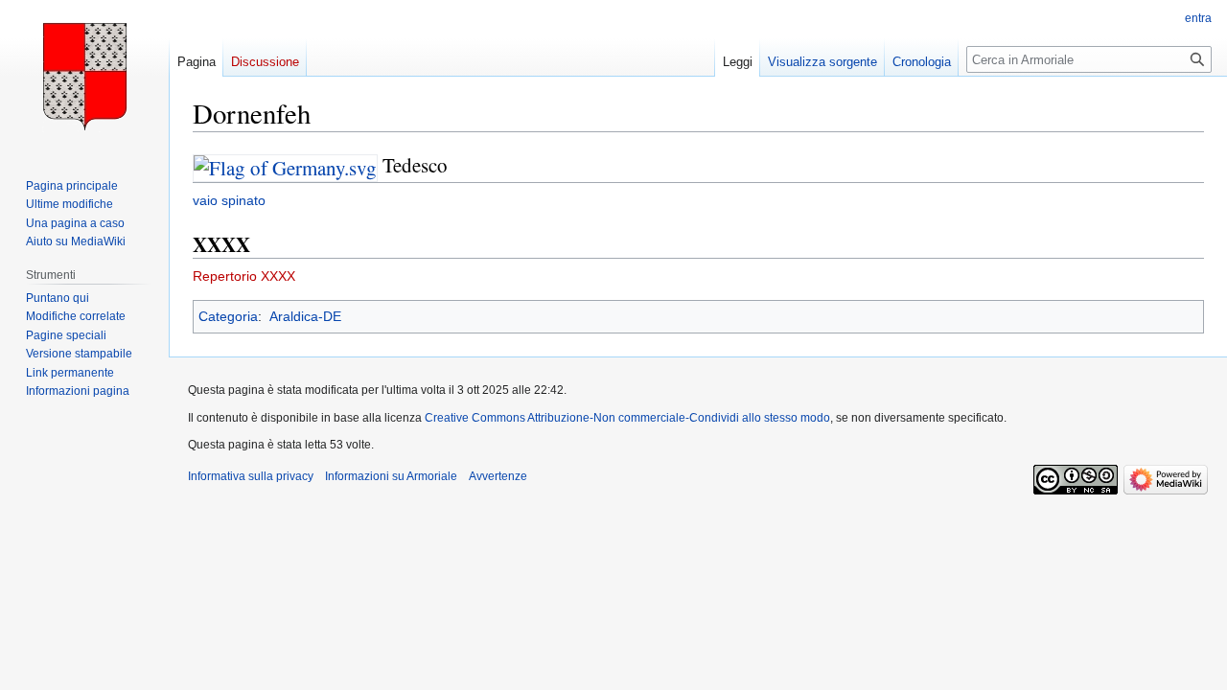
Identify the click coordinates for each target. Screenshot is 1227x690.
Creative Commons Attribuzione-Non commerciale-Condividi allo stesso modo (627, 418)
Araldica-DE (305, 316)
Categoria (228, 316)
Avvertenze (498, 476)
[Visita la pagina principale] (84, 76)
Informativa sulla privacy (250, 476)
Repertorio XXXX (244, 276)
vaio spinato (229, 200)
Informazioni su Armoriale (391, 476)
